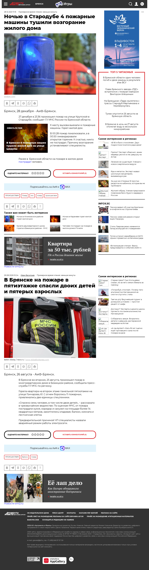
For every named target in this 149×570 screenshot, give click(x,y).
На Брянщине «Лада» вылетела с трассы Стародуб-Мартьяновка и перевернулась (121, 103)
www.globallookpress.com (37, 360)
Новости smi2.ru (13, 266)
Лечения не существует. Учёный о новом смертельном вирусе (126, 163)
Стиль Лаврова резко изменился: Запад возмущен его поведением (125, 228)
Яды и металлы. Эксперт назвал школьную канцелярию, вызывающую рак (125, 173)
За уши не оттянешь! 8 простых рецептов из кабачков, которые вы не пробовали (128, 183)
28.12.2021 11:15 (10, 12)
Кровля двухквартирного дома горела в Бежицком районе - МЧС (32, 227)
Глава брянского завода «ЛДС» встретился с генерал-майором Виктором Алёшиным (122, 92)
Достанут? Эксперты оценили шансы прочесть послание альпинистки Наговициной (128, 311)
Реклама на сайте (109, 513)
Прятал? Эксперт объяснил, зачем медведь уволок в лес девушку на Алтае (126, 154)
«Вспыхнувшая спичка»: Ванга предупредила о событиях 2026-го (125, 247)
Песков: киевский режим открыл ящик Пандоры (125, 218)
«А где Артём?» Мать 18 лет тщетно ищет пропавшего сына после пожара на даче (126, 330)
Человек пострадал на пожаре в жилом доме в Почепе (77, 227)
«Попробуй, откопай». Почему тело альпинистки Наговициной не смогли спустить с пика (127, 292)
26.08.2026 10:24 (11, 275)
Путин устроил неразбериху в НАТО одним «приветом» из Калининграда (126, 237)
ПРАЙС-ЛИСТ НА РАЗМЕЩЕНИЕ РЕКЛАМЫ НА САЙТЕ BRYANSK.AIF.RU (55, 516)
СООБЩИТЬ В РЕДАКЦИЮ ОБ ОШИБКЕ (58, 520)
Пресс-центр (57, 513)
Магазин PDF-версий (88, 513)
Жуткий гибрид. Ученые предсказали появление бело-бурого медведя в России (128, 193)
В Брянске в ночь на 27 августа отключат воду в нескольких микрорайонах (121, 126)
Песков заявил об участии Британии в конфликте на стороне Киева (126, 208)
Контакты (71, 513)
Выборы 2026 (33, 520)
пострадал (25, 161)
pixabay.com (9, 96)
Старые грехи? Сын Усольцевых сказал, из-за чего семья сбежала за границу (127, 282)
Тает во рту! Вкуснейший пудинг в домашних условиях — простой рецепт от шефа (126, 301)
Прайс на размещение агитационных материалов (110, 516)
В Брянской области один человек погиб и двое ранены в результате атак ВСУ (121, 80)
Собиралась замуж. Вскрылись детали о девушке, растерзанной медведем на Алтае (126, 321)
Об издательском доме (38, 513)
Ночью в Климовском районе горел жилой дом (30, 217)
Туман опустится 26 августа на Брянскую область (121, 115)
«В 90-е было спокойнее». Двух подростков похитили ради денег (126, 144)
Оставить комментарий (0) (75, 173)
